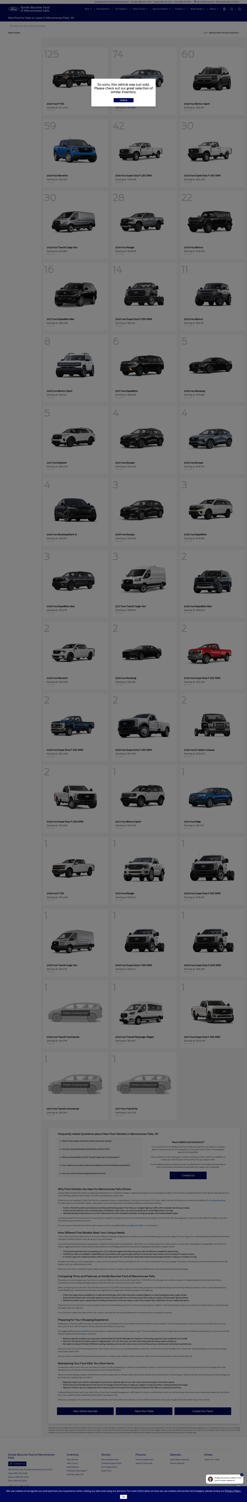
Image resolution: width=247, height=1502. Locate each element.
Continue (123, 100)
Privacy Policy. (233, 1491)
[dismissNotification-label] (241, 1474)
